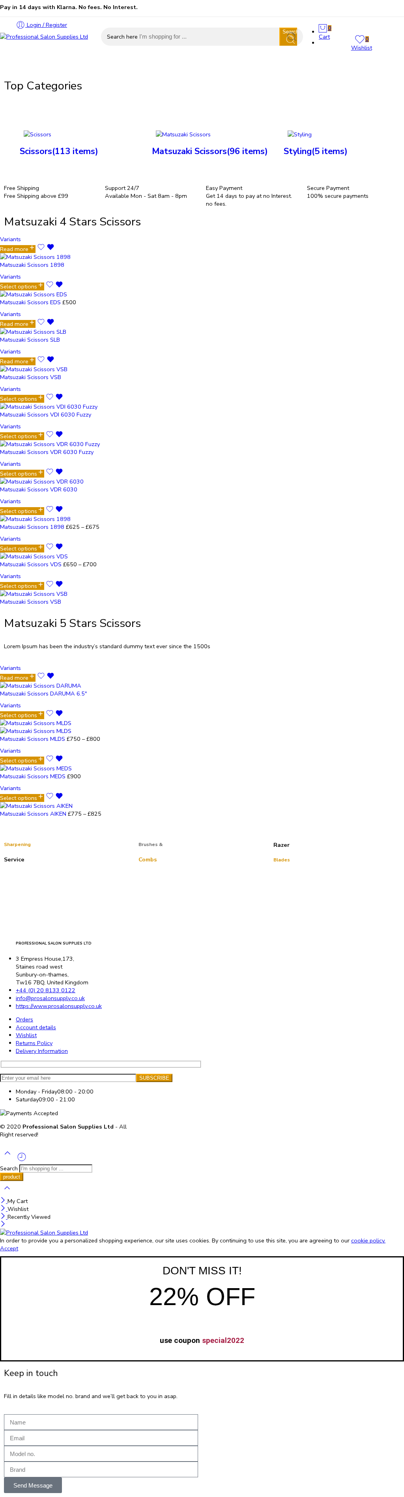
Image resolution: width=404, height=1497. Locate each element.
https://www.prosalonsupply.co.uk (59, 1006)
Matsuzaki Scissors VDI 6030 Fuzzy (45, 414)
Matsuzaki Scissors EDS (31, 302)
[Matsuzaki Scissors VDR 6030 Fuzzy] (67, 444)
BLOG (218, 66)
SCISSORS (43, 66)
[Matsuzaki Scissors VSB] (67, 369)
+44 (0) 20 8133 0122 (45, 990)
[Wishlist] (45, 249)
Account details (36, 1027)
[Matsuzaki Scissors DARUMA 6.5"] (67, 686)
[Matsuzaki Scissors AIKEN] (67, 806)
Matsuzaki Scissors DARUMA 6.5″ (43, 693)
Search (9, 1168)
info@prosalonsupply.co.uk (50, 998)
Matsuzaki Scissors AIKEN (34, 814)
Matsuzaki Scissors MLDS (33, 739)
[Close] (3, 1201)
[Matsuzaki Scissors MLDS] (67, 727)
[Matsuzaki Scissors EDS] (67, 294)
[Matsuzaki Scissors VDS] (67, 556)
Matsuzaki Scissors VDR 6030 (38, 489)
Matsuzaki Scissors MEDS (33, 776)
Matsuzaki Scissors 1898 (32, 265)
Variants (10, 239)
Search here (123, 37)
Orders (24, 1019)
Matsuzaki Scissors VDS (31, 564)
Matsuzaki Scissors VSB (30, 377)
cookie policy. (368, 1240)
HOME (8, 66)
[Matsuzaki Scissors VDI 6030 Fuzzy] (67, 407)
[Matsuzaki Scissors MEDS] (67, 768)
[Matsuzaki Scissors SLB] (67, 332)
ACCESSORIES (89, 66)
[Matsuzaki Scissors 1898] (67, 257)
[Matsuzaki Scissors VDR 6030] (67, 481)
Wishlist (26, 1035)
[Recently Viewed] (22, 1160)
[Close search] (7, 1193)
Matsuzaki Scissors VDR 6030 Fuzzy (47, 452)
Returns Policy (34, 1043)
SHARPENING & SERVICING (160, 66)
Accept (9, 1248)
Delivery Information (42, 1051)
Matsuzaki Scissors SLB (30, 340)
